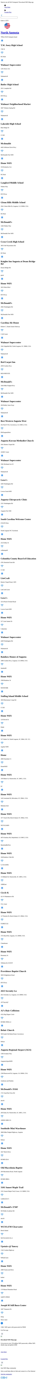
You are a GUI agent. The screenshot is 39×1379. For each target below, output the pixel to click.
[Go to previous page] (1, 15)
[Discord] (2, 1378)
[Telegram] (6, 1378)
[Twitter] (4, 1378)
